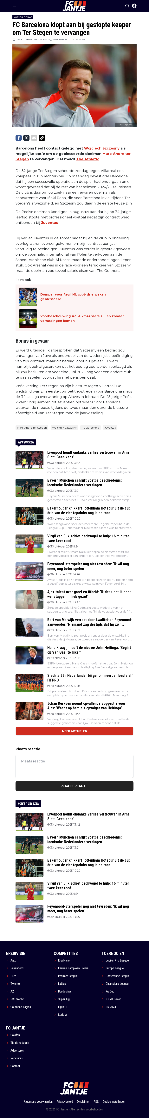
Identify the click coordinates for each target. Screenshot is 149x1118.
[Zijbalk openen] (14, 5)
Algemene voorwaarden (38, 1101)
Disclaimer (83, 1101)
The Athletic (87, 159)
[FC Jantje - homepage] (74, 1088)
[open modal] (134, 5)
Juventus (49, 223)
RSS (96, 1101)
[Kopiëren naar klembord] (42, 138)
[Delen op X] (26, 138)
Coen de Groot (31, 39)
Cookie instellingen (114, 1101)
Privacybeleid (64, 1101)
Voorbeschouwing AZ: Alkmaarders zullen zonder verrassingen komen (82, 318)
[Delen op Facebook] (19, 138)
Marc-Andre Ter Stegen (32, 427)
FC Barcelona (90, 427)
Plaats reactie (74, 786)
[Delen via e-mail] (34, 138)
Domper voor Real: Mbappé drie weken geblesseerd (73, 297)
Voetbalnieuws (23, 16)
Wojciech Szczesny (102, 148)
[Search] (127, 5)
